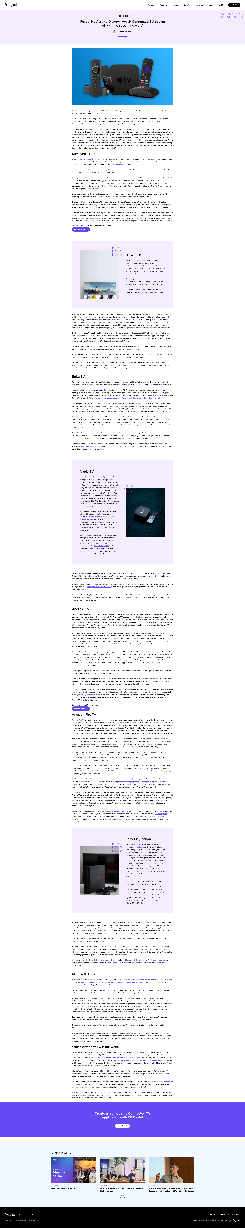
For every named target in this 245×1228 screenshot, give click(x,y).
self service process (137, 779)
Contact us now (79, 229)
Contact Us (234, 5)
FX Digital (82, 573)
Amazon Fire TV (78, 720)
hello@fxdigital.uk (233, 1214)
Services (174, 5)
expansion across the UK (159, 395)
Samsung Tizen (90, 159)
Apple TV (83, 477)
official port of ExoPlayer (147, 757)
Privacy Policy (212, 1220)
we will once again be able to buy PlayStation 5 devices (143, 960)
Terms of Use (222, 1220)
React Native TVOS (101, 546)
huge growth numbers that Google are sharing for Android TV (145, 1060)
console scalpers (114, 962)
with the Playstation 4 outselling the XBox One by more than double (145, 979)
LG (127, 260)
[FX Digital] (11, 5)
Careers (210, 5)
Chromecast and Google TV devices (114, 811)
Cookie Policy (202, 1220)
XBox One (107, 990)
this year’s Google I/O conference (87, 694)
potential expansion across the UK (90, 446)
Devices (151, 5)
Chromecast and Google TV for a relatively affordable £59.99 (116, 1057)
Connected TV (122, 38)
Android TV (84, 619)
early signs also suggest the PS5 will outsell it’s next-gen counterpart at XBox (111, 982)
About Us (199, 5)
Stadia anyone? (161, 814)
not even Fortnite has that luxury (99, 587)
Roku (104, 382)
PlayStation (139, 847)
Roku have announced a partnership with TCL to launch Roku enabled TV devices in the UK (124, 398)
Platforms (163, 5)
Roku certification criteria (88, 438)
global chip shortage (100, 960)
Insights (221, 5)
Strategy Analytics (120, 164)
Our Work (187, 5)
